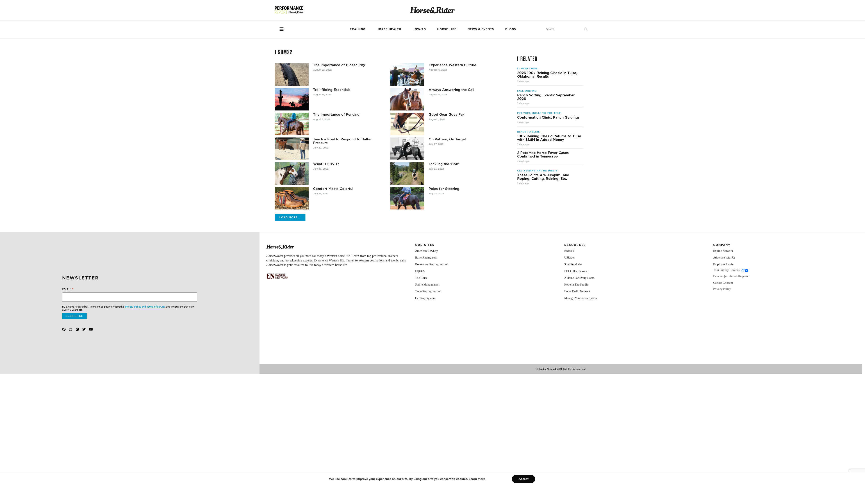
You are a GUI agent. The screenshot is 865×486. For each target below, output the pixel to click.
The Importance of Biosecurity (339, 65)
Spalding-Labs (573, 264)
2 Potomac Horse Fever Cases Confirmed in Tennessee (543, 154)
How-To (419, 29)
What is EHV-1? (326, 164)
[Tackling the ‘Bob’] (407, 173)
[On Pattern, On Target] (407, 148)
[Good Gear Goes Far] (407, 124)
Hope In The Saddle (576, 284)
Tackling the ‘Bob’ (444, 164)
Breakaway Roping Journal (431, 264)
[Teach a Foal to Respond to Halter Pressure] (292, 148)
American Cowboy (426, 250)
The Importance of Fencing (336, 114)
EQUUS (420, 271)
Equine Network (723, 250)
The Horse (421, 277)
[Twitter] (84, 329)
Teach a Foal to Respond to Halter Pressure (342, 141)
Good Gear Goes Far (446, 114)
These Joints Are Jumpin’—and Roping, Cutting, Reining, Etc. (543, 176)
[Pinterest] (77, 329)
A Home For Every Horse (579, 277)
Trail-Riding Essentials (332, 90)
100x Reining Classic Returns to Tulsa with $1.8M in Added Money (549, 138)
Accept (523, 479)
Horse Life (446, 29)
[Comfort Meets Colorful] (292, 198)
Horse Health (389, 29)
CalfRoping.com (425, 298)
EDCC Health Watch (576, 271)
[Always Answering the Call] (407, 99)
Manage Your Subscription (580, 298)
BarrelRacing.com (426, 257)
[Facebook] (64, 329)
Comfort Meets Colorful (333, 189)
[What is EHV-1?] (292, 173)
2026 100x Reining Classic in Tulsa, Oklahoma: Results (547, 74)
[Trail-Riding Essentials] (292, 99)
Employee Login (723, 264)
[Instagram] (70, 329)
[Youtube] (91, 329)
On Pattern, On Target (447, 139)
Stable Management (427, 284)
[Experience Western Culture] (407, 74)
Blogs (510, 29)
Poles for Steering (444, 189)
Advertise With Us (724, 257)
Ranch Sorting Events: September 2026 (546, 97)
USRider (569, 257)
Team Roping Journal (428, 291)
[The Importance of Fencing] (292, 124)
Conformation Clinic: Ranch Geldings (548, 117)
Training (357, 29)
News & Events (481, 29)
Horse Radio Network (577, 291)
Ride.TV (569, 250)
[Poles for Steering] (407, 198)
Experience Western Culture (452, 65)
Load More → (290, 217)
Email (68, 289)
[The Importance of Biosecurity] (292, 74)
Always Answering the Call (451, 90)
